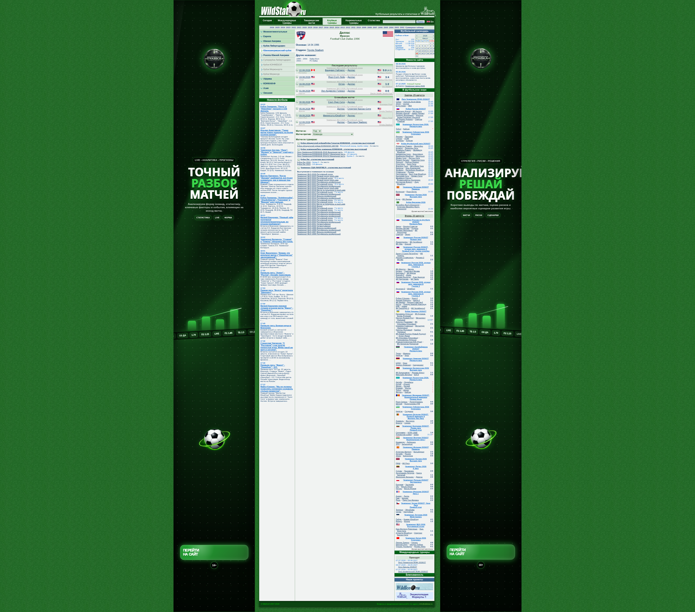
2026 (272, 27)
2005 (386, 27)
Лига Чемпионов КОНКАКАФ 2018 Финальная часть (320, 152)
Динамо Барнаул (403, 300)
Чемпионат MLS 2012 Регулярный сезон (315, 202)
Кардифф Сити (402, 176)
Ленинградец (402, 242)
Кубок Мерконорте (272, 69)
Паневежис (409, 471)
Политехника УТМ (412, 404)
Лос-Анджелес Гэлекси (333, 91)
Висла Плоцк (406, 487)
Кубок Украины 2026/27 (415, 311)
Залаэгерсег (407, 444)
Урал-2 (415, 298)
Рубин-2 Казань (403, 298)
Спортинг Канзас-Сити (359, 109)
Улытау (408, 388)
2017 (321, 27)
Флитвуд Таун (402, 166)
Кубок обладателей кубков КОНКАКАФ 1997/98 (317, 146)
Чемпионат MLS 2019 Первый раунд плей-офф (317, 188)
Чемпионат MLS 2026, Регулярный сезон (345, 68)
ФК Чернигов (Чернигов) (407, 344)
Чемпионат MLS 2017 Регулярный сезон (315, 192)
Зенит (407, 234)
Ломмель (400, 421)
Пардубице (408, 512)
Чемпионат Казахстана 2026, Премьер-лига (416, 125)
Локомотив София (404, 435)
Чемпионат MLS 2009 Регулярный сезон (315, 208)
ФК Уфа (399, 244)
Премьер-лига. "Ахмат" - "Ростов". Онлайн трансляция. (275, 274)
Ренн (398, 500)
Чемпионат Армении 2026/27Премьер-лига (416, 359)
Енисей (408, 244)
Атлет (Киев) (404, 336)
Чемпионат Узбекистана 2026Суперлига (415, 133)
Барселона (408, 456)
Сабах (398, 102)
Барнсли (399, 168)
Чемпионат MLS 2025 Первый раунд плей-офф (317, 176)
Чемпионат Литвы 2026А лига (415, 467)
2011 (353, 27)
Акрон (398, 226)
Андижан (400, 140)
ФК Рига (406, 463)
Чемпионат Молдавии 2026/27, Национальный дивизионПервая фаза (416, 397)
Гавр (398, 498)
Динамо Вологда (403, 277)
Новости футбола (277, 99)
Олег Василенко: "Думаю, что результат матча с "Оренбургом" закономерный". (276, 255)
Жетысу (399, 392)
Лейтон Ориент (412, 162)
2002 (402, 27)
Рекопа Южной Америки (276, 55)
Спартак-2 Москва (412, 271)
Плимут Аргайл (402, 160)
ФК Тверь (415, 279)
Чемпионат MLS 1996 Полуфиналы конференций (319, 234)
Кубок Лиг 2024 (304, 162)
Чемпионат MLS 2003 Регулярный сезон (315, 220)
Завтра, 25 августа (415, 95)
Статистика (374, 21)
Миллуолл (420, 156)
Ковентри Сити (418, 160)
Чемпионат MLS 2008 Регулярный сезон (315, 210)
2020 (304, 27)
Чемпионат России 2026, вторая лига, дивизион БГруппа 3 (416, 284)
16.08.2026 (304, 84)
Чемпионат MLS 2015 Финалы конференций (316, 196)
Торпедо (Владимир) (405, 115)
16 (433, 48)
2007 (375, 27)
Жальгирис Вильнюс (405, 477)
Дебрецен (411, 442)
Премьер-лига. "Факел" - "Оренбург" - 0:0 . (272, 366)
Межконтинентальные (275, 31)
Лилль (406, 496)
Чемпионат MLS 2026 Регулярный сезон (315, 174)
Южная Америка (272, 41)
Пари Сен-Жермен (411, 500)
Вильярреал (419, 452)
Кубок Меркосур (271, 74)
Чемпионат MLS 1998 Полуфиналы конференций (319, 230)
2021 (299, 27)
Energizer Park (386, 104)
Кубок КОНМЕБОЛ (272, 64)
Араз (407, 355)
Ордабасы (408, 382)
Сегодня (267, 21)
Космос (399, 271)
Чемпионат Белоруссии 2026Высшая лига (416, 369)
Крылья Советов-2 (415, 302)
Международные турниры (287, 21)
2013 (342, 27)
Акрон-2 (416, 300)
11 (420, 48)
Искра (408, 275)
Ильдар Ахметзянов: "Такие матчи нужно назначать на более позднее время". (276, 132)
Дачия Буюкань (416, 402)
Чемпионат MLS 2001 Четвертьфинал (314, 224)
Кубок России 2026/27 (416, 109)
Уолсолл (399, 162)
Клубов (398, 45)
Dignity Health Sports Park (381, 93)
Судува (399, 471)
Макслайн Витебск (404, 375)
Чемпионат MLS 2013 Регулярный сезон (315, 200)
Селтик (406, 104)
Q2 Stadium (387, 87)
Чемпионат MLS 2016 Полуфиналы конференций (319, 194)
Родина (415, 228)
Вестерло (410, 421)
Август (425, 38)
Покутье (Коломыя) (404, 330)
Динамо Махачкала (404, 230)
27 (425, 54)
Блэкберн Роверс (403, 150)
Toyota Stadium (315, 50)
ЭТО (398, 444)
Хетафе (399, 454)
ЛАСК (398, 104)
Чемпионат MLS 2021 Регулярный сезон (315, 184)
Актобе (399, 382)
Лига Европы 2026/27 (407, 567)
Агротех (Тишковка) (404, 322)
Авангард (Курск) (403, 111)
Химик (404, 306)
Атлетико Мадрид (403, 452)
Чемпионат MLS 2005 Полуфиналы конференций (319, 216)
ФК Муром (411, 273)
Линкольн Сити (411, 148)
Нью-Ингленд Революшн (406, 529)
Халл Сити (411, 164)
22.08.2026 (304, 70)
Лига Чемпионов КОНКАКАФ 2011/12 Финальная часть (321, 156)
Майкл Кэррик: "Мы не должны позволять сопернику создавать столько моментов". (276, 389)
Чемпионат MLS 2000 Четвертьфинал (314, 226)
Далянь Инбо (420, 547)
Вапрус (399, 521)
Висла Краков (410, 489)
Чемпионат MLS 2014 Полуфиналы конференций (319, 198)
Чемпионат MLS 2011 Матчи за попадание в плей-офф (321, 204)
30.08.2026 (304, 102)
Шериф (399, 404)
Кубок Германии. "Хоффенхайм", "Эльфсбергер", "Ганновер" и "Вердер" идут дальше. (276, 200)
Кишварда (400, 442)
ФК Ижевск (400, 302)
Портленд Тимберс (357, 122)
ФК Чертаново (402, 279)
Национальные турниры (354, 21)
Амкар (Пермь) (418, 113)
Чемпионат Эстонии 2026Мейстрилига (415, 516)
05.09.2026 (304, 109)
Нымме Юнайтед (411, 519)
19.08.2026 (304, 77)
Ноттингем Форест (404, 182)
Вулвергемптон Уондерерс (408, 180)
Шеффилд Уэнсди (403, 178)
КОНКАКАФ (269, 83)
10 (417, 48)
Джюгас (419, 477)
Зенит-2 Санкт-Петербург (407, 254)
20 (425, 51)
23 (433, 51)
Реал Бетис (412, 192)
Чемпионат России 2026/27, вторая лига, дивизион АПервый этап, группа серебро (415, 249)
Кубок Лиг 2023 (304, 164)
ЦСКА (398, 363)
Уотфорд (399, 170)
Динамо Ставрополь (405, 258)
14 (428, 48)
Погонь (399, 489)
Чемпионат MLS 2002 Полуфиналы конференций (319, 222)
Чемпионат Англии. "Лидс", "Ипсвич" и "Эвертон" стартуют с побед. (276, 152)
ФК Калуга (417, 111)
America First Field (384, 80)
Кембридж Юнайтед (405, 156)
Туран (398, 353)
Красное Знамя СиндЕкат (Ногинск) (410, 116)
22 (431, 51)
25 (419, 54)
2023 (288, 27)
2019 (310, 27)
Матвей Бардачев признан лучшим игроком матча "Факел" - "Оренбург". (276, 308)
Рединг (411, 172)
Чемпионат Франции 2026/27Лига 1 (416, 493)
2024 (283, 27)
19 (422, 51)
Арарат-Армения (403, 365)
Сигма (398, 512)
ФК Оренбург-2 (402, 308)
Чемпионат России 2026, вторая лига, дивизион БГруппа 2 (416, 265)
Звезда (411, 269)
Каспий (407, 386)
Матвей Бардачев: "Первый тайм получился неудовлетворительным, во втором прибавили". (276, 220)
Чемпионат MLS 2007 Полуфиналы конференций (319, 212)
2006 (380, 27)
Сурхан (399, 139)
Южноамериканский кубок (277, 50)
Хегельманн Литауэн (405, 473)
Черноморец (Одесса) (406, 340)
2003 (397, 27)
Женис (399, 386)
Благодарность (414, 574)
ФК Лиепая (407, 199)
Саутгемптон (401, 174)
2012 (348, 27)
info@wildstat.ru (426, 604)
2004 (391, 27)
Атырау (406, 384)
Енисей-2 (400, 275)
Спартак (399, 234)
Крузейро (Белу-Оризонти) (407, 205)
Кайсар (406, 129)
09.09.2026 (304, 115)
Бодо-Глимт (401, 106)
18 (419, 51)
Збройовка (409, 510)
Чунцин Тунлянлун (404, 547)
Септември (400, 433)
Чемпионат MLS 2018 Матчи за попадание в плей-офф (321, 190)
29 (431, 54)
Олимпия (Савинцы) (404, 326)
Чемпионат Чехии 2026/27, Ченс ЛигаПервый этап (415, 505)
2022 (294, 27)
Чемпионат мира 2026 (415, 86)
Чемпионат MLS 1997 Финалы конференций (316, 232)
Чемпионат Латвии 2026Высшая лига (416, 196)
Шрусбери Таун (417, 166)
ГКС (397, 487)
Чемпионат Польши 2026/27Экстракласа (415, 481)
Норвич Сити (416, 176)
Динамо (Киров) (403, 113)
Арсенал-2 (400, 289)
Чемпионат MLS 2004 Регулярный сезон (315, 218)
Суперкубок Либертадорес (277, 60)
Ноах (405, 363)
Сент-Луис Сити (336, 102)
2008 (369, 27)
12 (422, 48)
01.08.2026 (304, 91)
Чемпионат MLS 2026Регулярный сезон (415, 525)
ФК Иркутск (400, 269)
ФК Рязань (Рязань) (404, 119)
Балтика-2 (400, 273)
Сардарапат (418, 365)
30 (433, 54)
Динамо (399, 137)
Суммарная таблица (414, 27)
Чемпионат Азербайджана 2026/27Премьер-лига (416, 349)
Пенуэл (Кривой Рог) (405, 318)
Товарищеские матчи (311, 21)
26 (422, 54)
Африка (267, 79)
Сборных (399, 47)
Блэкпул (399, 148)
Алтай (398, 384)
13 (425, 48)
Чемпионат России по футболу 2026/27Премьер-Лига (416, 222)
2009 (364, 27)
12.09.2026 (304, 122)
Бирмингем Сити (403, 154)
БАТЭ (416, 375)
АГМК (406, 139)
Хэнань (414, 543)
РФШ (398, 463)
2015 (332, 27)
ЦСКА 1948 (412, 433)
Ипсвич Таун (401, 158)
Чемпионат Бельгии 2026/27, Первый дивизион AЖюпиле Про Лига (416, 416)
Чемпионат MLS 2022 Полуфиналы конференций (319, 182)
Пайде (398, 519)
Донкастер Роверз (404, 146)
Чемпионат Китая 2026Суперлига (415, 539)
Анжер (399, 496)
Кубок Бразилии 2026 (416, 202)
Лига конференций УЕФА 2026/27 (413, 572)
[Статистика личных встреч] (297, 70)
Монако (405, 498)
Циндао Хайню (416, 545)
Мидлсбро (418, 146)
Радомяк (399, 485)
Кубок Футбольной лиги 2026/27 (415, 144)
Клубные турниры (332, 21)
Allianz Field (387, 118)
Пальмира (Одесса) (404, 314)
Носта (398, 304)
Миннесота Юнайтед (334, 115)
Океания (267, 93)
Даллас (351, 70)
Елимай (399, 388)
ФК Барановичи (403, 373)
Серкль (407, 423)
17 (417, 51)
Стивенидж (401, 172)
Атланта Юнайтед (404, 533)
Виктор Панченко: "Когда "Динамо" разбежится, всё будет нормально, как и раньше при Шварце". (276, 179)
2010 (359, 27)
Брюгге (399, 423)
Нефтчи (399, 355)
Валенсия (400, 192)
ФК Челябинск (416, 242)
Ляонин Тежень (402, 543)
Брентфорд (418, 154)
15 (431, 48)
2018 (315, 27)
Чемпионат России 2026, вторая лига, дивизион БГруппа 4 (416, 294)
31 (417, 56)
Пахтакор (409, 137)
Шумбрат (411, 289)
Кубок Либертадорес (274, 46)
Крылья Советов (410, 226)
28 (428, 54)
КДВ (397, 306)
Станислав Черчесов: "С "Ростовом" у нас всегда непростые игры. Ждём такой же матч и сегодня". (276, 346)
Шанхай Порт (402, 545)
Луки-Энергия (419, 277)
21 (428, 51)
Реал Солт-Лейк (336, 77)
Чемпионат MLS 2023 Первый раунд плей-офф (317, 180)
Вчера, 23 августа (414, 216)
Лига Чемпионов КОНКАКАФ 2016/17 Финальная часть (321, 154)
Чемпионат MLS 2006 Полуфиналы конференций (319, 214)
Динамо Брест (418, 373)
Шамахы (406, 353)
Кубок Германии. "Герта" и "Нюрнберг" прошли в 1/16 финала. (273, 108)
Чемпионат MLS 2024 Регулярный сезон (315, 178)
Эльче (398, 456)
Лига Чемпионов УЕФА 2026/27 (416, 99)
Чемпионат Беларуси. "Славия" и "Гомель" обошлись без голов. (276, 240)
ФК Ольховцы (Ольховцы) (407, 323)
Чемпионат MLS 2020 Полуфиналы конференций (319, 186)
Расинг (408, 454)
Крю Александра (413, 168)
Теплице (399, 510)
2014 (337, 27)
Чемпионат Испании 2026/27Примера (416, 188)
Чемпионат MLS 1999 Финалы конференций (316, 228)
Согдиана (409, 411)
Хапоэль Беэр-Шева (412, 102)
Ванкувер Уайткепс (335, 70)
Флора (407, 521)
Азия (266, 88)
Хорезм (409, 140)
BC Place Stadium (384, 73)
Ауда (398, 199)
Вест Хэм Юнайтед (417, 174)
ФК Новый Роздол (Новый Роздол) (411, 334)
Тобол (398, 129)
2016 (326, 27)
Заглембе (409, 485)
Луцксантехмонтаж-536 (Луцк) (409, 342)
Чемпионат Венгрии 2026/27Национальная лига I (416, 439)
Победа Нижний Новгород (414, 304)
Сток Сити (400, 164)
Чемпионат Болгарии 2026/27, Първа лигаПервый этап (415, 428)
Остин (341, 84)
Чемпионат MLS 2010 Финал (310, 206)
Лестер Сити (414, 158)
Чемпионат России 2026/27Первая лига (415, 238)
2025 (277, 27)
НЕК (410, 106)
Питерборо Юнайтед (415, 170)
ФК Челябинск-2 (418, 308)
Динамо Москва (402, 228)
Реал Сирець (401, 402)
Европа (267, 36)
